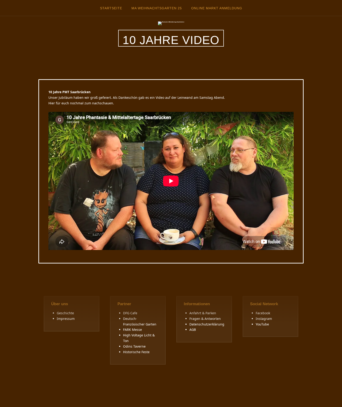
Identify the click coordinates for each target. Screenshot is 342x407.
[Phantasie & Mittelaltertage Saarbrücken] (171, 23)
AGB (192, 329)
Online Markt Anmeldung (216, 8)
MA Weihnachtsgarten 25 (156, 8)
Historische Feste (136, 352)
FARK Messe (132, 329)
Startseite (111, 8)
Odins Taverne (134, 346)
